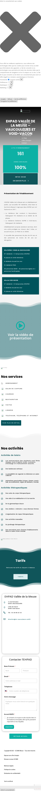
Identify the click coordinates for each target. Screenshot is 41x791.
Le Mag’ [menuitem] (24, 138)
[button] (20, 32)
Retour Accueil (20, 736)
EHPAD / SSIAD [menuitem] (26, 125)
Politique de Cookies (6, 103)
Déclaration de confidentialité (9, 106)
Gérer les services (5, 92)
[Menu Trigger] (21, 109)
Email (7, 676)
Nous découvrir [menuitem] (26, 135)
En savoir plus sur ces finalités (9, 97)
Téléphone (8, 687)
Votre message (10, 697)
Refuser (10, 99)
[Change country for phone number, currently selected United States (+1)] (6, 691)
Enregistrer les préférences (9, 101)
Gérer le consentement (7, 790)
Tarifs (20, 577)
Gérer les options (5, 90)
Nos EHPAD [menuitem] (27, 128)
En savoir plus (19, 181)
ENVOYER (9, 727)
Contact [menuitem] (24, 143)
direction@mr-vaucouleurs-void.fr (19, 619)
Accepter (3, 99)
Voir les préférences (20, 99)
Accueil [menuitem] (24, 121)
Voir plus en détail (11, 423)
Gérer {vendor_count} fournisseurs (10, 94)
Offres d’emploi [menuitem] (26, 140)
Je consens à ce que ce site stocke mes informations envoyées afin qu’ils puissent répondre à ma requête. (21, 720)
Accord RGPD (9, 714)
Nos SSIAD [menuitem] (26, 131)
